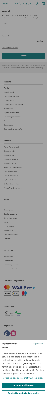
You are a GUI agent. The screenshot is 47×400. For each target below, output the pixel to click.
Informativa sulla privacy (31, 378)
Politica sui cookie (10, 378)
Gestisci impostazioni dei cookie (23, 393)
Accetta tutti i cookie (23, 385)
